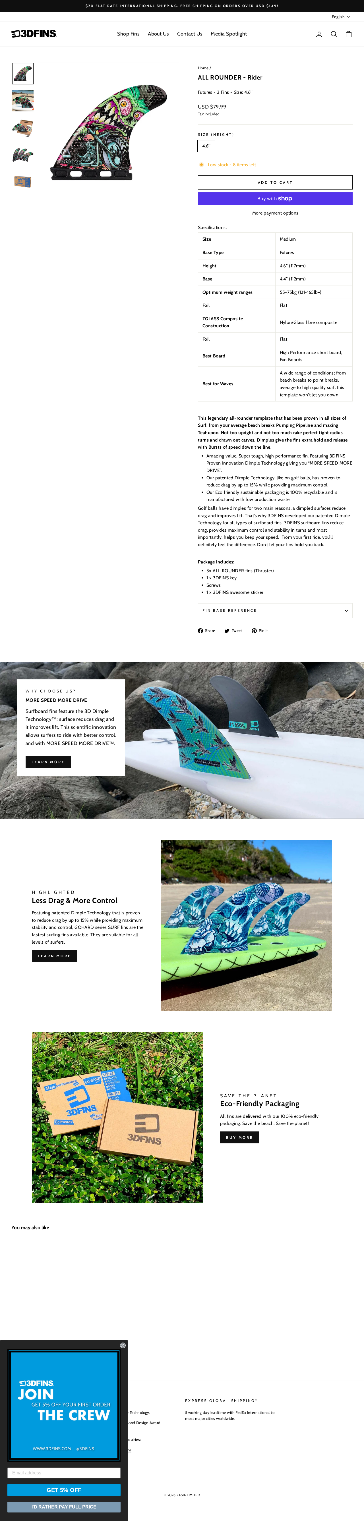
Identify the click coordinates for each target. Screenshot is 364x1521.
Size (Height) (216, 134)
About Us (158, 34)
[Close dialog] (123, 1345)
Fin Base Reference (229, 610)
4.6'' (206, 146)
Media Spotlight (229, 34)
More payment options (275, 213)
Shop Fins (128, 34)
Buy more (239, 1137)
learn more (48, 762)
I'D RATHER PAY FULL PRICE (64, 1507)
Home (203, 68)
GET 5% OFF (64, 1490)
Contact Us (189, 34)
